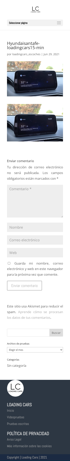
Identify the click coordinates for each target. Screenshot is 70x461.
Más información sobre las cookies (29, 446)
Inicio (10, 410)
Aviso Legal (14, 439)
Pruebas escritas (18, 424)
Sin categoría (16, 365)
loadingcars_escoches (26, 54)
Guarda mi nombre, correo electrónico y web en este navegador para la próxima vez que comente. (35, 269)
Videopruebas (15, 417)
